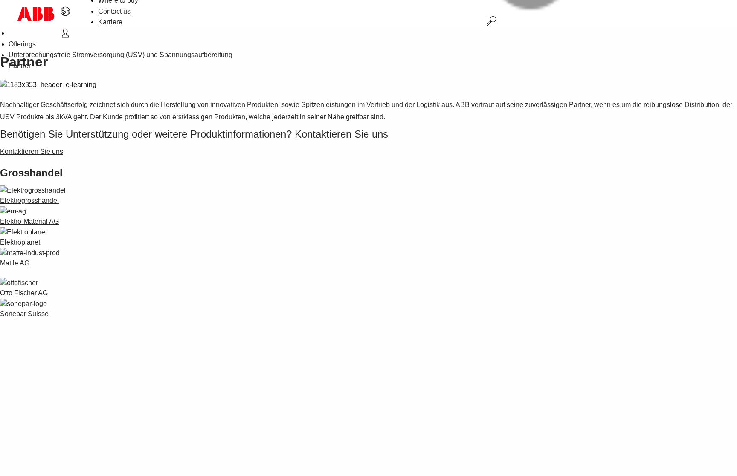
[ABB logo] (36, 14)
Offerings (22, 44)
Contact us (114, 11)
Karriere (110, 22)
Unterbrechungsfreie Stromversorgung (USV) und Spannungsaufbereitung (120, 54)
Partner (20, 65)
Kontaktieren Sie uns (31, 151)
